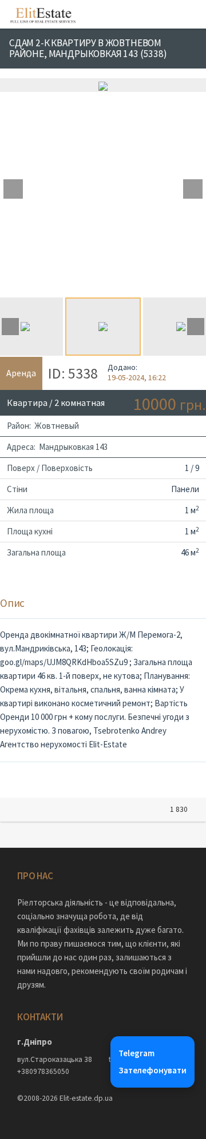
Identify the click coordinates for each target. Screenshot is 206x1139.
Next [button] (193, 189)
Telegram (136, 1053)
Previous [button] (13, 189)
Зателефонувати (152, 1070)
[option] (103, 85)
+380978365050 (43, 1071)
